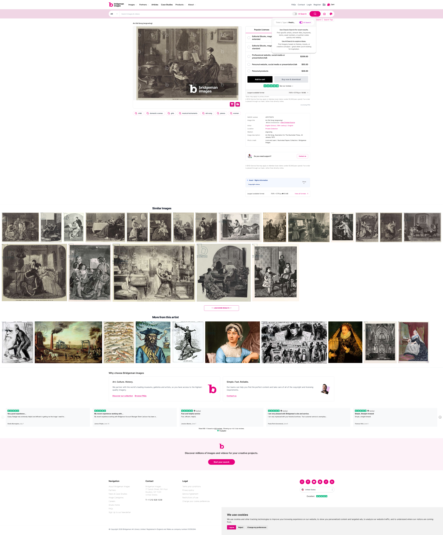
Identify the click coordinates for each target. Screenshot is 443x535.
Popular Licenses (261, 29)
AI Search (302, 14)
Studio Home (114, 505)
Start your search (221, 462)
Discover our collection (122, 396)
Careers (112, 501)
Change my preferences (256, 527)
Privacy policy (188, 490)
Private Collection (271, 129)
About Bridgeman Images (119, 486)
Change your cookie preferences (196, 501)
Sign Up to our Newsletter (120, 512)
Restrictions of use (190, 497)
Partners (112, 490)
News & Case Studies (118, 494)
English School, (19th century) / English (279, 125)
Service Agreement (190, 494)
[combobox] (220, 14)
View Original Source (287, 122)
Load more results (221, 308)
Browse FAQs (141, 396)
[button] (278, 182)
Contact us (302, 156)
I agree (231, 527)
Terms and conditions (191, 486)
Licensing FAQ (305, 105)
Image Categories (116, 497)
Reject (240, 527)
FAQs (111, 508)
